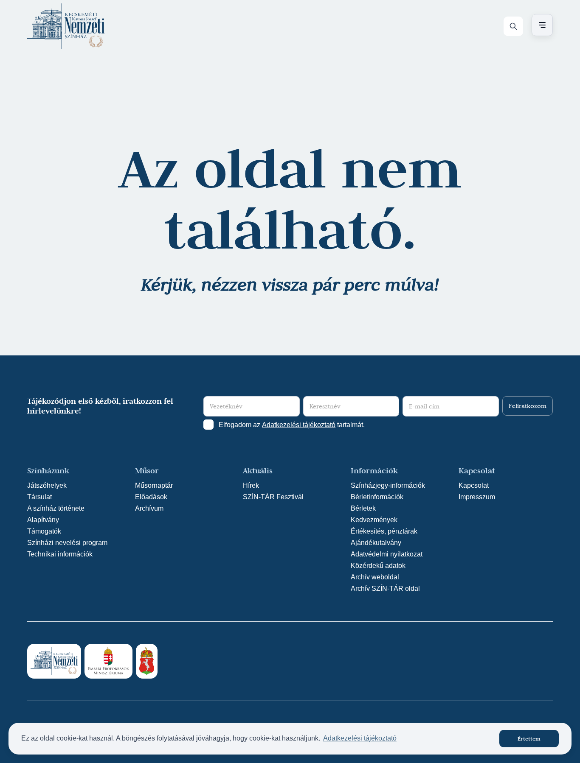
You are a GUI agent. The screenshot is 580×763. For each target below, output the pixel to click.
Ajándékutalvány (376, 542)
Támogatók (44, 531)
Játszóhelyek (47, 485)
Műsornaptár (154, 485)
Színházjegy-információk (388, 485)
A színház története (55, 508)
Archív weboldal (375, 577)
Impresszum (477, 496)
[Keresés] (513, 26)
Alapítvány (43, 519)
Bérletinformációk (377, 496)
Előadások (151, 496)
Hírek (251, 485)
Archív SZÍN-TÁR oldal (385, 588)
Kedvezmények (374, 519)
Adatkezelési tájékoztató (298, 424)
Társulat (39, 496)
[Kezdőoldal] (65, 26)
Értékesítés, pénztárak (384, 531)
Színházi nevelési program (67, 542)
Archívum (149, 508)
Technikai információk (60, 554)
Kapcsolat (474, 485)
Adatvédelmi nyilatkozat (386, 554)
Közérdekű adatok (378, 565)
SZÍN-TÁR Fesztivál (273, 496)
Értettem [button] (529, 738)
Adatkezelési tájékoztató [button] (360, 738)
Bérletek (363, 508)
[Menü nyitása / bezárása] (541, 25)
